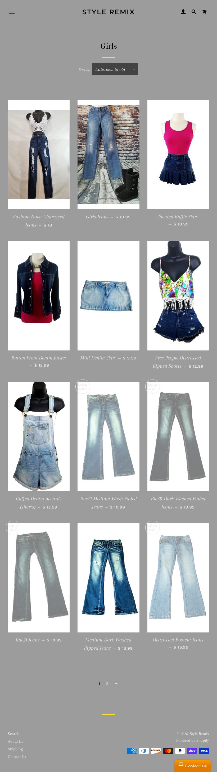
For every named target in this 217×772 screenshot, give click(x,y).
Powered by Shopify (192, 740)
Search (13, 733)
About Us (15, 741)
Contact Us (17, 756)
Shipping (15, 749)
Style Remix (108, 12)
